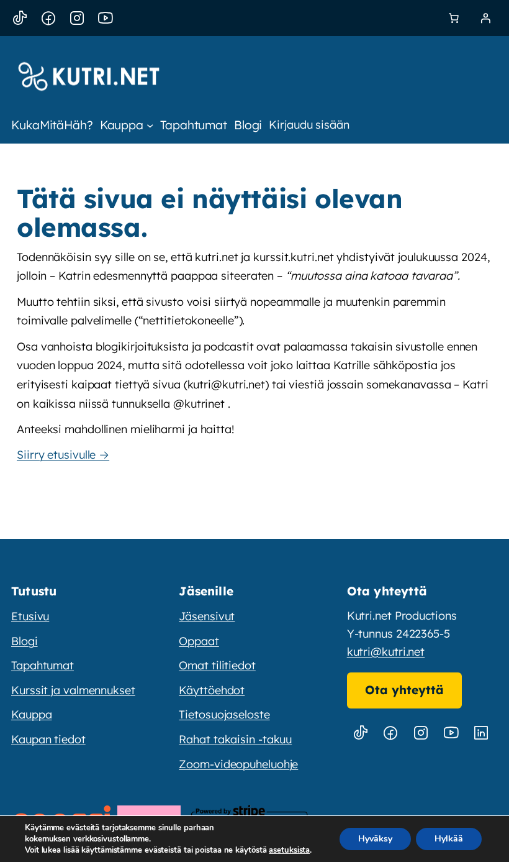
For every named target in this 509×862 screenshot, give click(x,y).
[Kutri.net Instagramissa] (421, 733)
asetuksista (289, 850)
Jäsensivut (207, 616)
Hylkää (449, 839)
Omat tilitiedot (217, 665)
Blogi (24, 641)
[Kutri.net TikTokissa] (360, 733)
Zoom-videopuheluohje (238, 764)
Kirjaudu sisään (309, 124)
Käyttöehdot (212, 690)
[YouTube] (105, 18)
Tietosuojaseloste (224, 714)
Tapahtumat (42, 665)
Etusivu (30, 616)
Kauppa (31, 714)
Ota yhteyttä (404, 689)
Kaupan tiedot (48, 739)
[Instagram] (77, 18)
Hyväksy (375, 839)
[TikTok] (20, 18)
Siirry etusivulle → (63, 454)
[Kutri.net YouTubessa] (450, 733)
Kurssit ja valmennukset (73, 690)
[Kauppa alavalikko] (149, 124)
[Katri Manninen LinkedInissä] (481, 733)
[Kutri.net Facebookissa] (390, 733)
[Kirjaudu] (485, 18)
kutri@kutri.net (386, 651)
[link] (453, 18)
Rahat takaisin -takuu (235, 739)
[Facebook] (48, 18)
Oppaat (198, 641)
